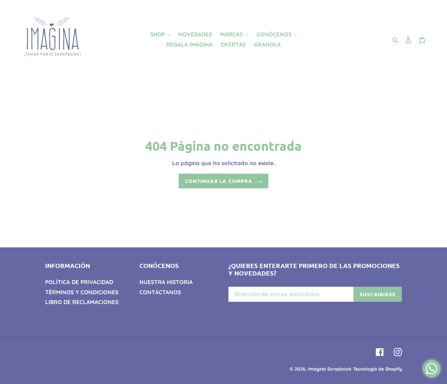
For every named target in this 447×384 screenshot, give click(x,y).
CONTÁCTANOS (160, 292)
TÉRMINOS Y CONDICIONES (81, 292)
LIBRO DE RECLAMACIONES (81, 301)
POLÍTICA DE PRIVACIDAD (79, 281)
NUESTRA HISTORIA (166, 281)
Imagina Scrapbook (329, 369)
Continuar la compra (218, 181)
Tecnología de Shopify (377, 369)
